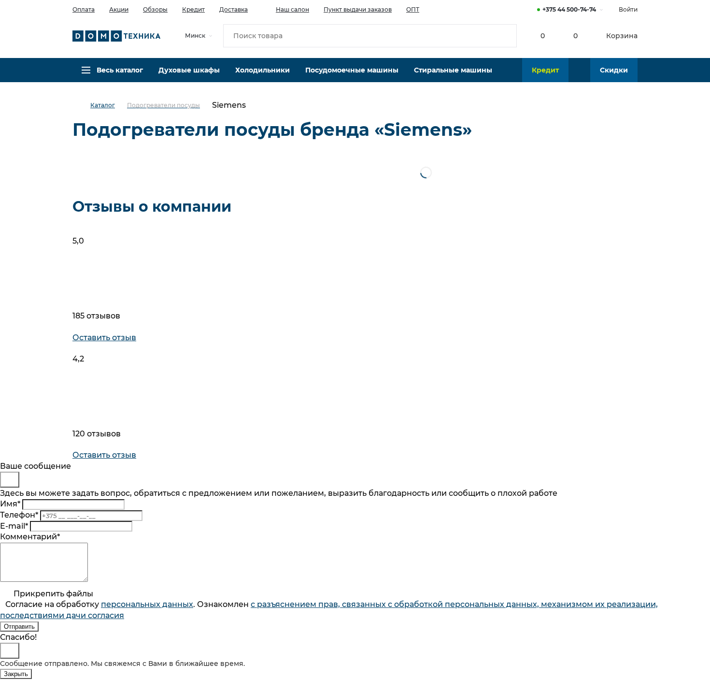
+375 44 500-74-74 (569, 9)
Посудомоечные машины (351, 70)
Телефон (19, 515)
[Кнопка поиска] (505, 35)
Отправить (19, 626)
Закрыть (16, 674)
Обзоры (155, 9)
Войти (628, 9)
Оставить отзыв (104, 337)
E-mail (14, 526)
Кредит (193, 9)
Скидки (614, 70)
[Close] (9, 480)
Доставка (233, 9)
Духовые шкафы (189, 70)
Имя (10, 503)
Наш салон (292, 9)
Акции (118, 9)
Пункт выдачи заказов (358, 9)
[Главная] (81, 105)
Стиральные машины (453, 70)
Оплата (83, 9)
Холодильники (262, 70)
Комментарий (30, 536)
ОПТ (412, 9)
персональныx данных (147, 604)
